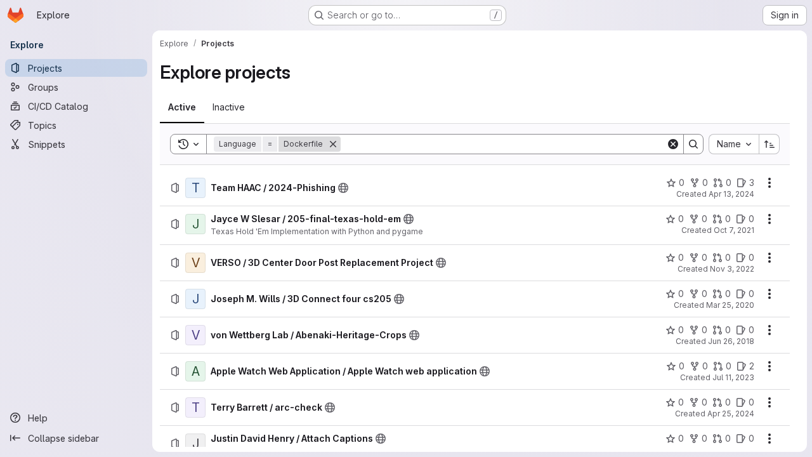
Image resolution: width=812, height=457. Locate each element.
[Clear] (673, 144)
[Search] (693, 144)
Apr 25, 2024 (730, 413)
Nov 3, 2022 (732, 269)
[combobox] (734, 144)
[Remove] (333, 144)
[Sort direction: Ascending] (769, 144)
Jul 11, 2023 (733, 377)
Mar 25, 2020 (730, 305)
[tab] (182, 107)
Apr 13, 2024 (731, 194)
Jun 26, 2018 (731, 341)
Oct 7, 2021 (734, 230)
